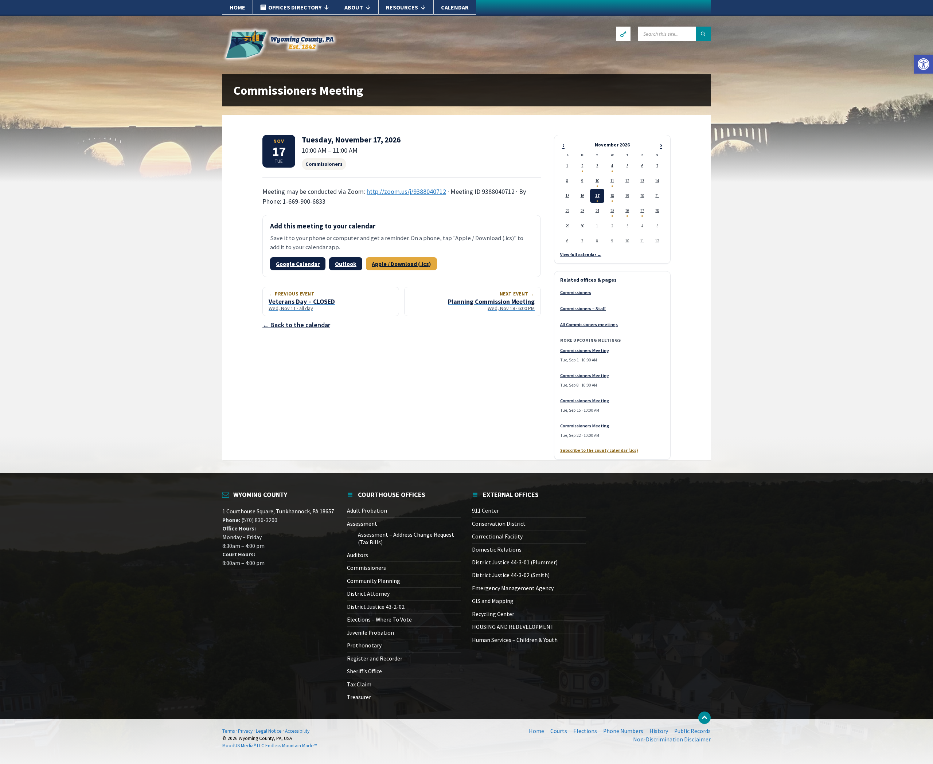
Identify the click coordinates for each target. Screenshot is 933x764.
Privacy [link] (245, 731)
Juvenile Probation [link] (370, 632)
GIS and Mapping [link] (493, 601)
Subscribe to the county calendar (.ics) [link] (599, 450)
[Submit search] (703, 34)
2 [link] (582, 165)
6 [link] (642, 165)
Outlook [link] (345, 263)
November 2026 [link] (612, 145)
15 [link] (567, 195)
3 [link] (597, 165)
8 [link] (567, 180)
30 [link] (582, 225)
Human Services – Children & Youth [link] (515, 639)
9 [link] (582, 180)
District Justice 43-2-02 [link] (376, 606)
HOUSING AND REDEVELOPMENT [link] (513, 626)
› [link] (661, 145)
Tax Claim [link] (359, 684)
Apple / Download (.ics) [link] (401, 263)
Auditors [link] (357, 555)
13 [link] (642, 180)
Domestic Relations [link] (497, 549)
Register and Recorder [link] (374, 658)
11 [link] (612, 180)
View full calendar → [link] (580, 254)
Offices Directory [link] (294, 7)
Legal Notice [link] (269, 731)
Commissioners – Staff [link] (583, 308)
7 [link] (657, 165)
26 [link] (627, 210)
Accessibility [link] (297, 731)
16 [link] (582, 195)
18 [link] (612, 195)
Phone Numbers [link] (623, 731)
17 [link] (597, 195)
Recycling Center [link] (493, 614)
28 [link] (657, 210)
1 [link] (567, 165)
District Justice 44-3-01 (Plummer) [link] (515, 562)
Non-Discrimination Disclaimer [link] (672, 739)
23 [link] (582, 210)
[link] (923, 64)
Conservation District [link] (499, 523)
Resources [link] (402, 7)
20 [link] (642, 195)
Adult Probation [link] (367, 510)
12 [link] (627, 180)
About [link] (353, 7)
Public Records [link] (692, 731)
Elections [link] (585, 731)
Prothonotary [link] (364, 645)
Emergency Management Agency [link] (513, 588)
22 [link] (567, 210)
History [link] (658, 731)
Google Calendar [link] (298, 263)
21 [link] (657, 195)
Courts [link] (558, 731)
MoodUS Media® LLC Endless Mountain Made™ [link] (269, 746)
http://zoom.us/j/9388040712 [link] (406, 191)
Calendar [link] (455, 7)
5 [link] (627, 165)
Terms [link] (228, 731)
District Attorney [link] (368, 593)
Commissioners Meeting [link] (584, 350)
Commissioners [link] (575, 292)
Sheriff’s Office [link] (364, 671)
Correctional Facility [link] (497, 536)
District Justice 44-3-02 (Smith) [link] (511, 575)
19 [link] (627, 195)
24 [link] (597, 210)
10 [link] (597, 180)
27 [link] (642, 210)
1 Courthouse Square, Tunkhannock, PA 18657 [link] (278, 511)
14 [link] (657, 180)
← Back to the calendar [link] (296, 325)
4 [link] (612, 165)
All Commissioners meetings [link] (589, 324)
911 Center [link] (485, 510)
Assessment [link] (362, 523)
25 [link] (612, 210)
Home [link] (237, 7)
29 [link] (567, 225)
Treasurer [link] (359, 697)
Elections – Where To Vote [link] (379, 619)
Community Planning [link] (373, 580)
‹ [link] (563, 145)
